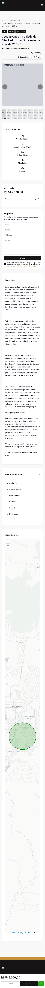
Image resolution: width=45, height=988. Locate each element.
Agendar (28, 984)
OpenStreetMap (26, 933)
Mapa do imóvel (12, 535)
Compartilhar (24, 57)
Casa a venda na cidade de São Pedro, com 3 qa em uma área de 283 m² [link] (21, 25)
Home (4, 20)
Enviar (22, 258)
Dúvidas (10, 984)
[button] (4, 86)
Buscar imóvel (15, 20)
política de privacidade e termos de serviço (21, 266)
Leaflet (16, 933)
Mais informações (13, 474)
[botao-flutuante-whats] (41, 983)
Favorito (38, 57)
